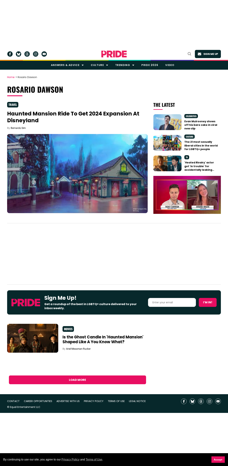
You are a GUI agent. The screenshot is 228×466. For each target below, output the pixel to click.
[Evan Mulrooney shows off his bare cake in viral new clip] (167, 122)
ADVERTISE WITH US (68, 401)
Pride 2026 (149, 65)
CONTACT (13, 401)
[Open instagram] (35, 54)
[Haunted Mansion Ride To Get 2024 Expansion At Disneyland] (77, 173)
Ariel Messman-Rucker (78, 348)
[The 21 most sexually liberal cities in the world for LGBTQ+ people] (167, 142)
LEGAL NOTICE (137, 401)
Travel (13, 104)
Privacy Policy (70, 459)
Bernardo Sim (18, 128)
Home (11, 77)
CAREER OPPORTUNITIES (38, 401)
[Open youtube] (44, 54)
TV (187, 157)
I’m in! (207, 302)
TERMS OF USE (116, 401)
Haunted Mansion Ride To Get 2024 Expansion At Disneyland (73, 117)
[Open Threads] (27, 54)
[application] (187, 195)
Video (169, 65)
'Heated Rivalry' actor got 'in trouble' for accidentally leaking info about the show (199, 168)
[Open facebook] (10, 54)
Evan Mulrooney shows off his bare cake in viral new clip (200, 125)
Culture (97, 65)
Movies (68, 329)
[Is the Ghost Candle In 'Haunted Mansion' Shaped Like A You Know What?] (32, 338)
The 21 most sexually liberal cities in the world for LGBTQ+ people (201, 145)
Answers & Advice (65, 65)
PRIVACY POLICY (93, 401)
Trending (122, 65)
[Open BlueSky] (18, 54)
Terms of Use (94, 459)
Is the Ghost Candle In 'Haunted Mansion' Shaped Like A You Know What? (103, 339)
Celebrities (191, 116)
